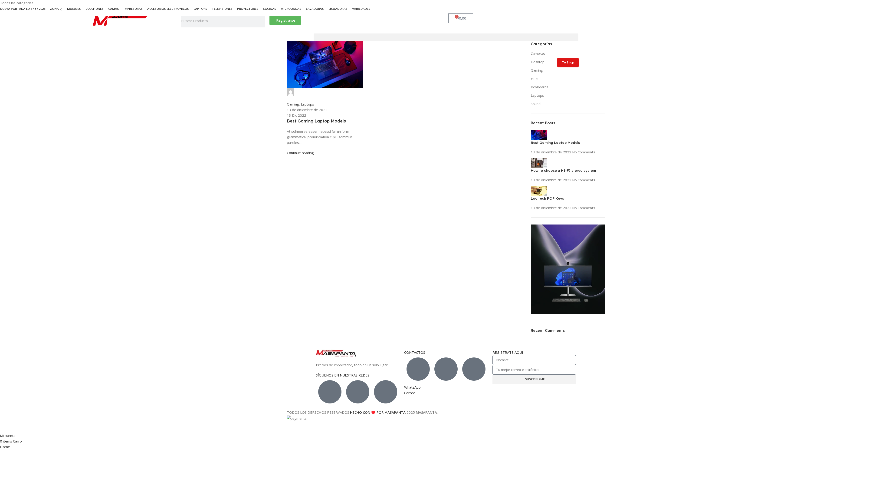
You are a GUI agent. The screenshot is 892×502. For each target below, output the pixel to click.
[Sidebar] (6, 427)
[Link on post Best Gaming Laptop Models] (325, 98)
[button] (446, 37)
